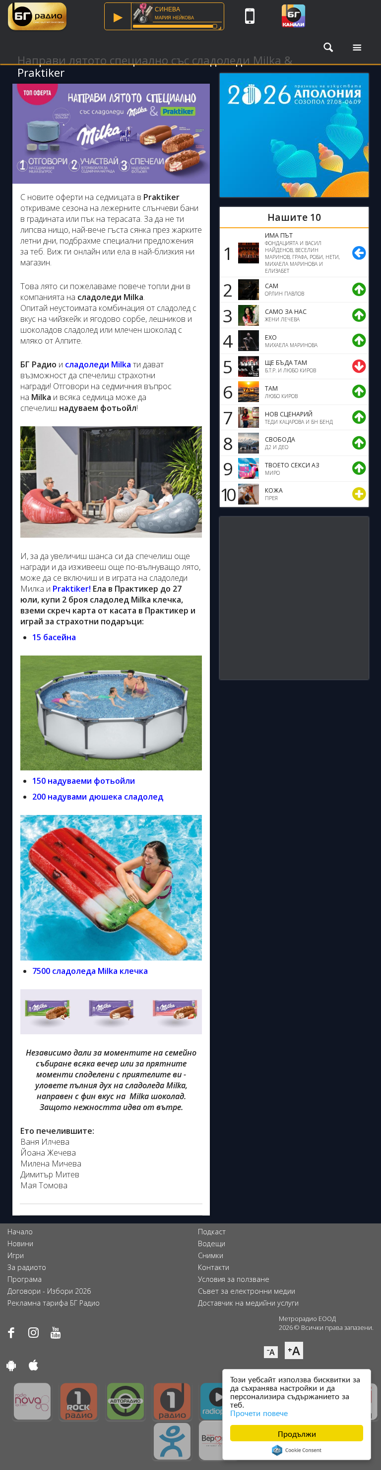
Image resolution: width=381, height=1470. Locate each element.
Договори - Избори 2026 (49, 1291)
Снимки (210, 1255)
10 (226, 494)
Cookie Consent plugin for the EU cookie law (296, 1450)
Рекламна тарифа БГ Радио (53, 1303)
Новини (20, 1243)
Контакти (213, 1267)
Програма (24, 1279)
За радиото (26, 1267)
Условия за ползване (233, 1279)
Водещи (211, 1243)
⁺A (294, 1350)
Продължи (297, 1433)
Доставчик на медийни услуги (248, 1303)
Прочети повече (259, 1412)
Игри (15, 1255)
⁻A (271, 1352)
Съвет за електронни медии (246, 1291)
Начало (20, 1231)
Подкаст (212, 1231)
